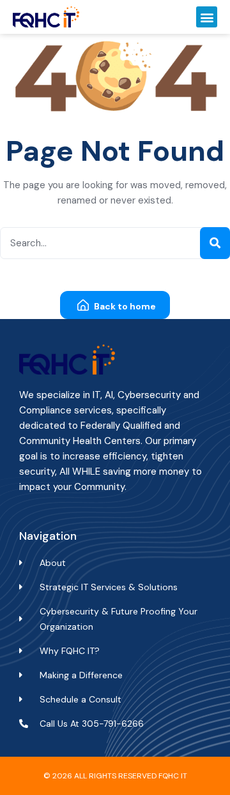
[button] (206, 16)
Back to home (124, 306)
